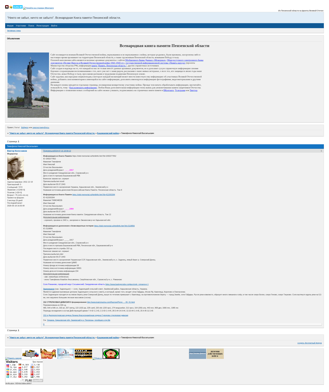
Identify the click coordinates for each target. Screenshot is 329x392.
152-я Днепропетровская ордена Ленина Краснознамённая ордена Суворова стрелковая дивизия (85, 315)
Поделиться (48, 151)
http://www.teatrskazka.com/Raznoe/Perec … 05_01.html (111, 302)
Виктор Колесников (17, 151)
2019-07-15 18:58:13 (62, 151)
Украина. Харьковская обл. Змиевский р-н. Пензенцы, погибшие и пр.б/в (78, 320)
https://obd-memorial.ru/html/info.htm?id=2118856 (114, 226)
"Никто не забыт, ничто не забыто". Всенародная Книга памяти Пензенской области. (52, 133)
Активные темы (14, 31)
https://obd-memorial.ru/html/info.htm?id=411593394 (93, 195)
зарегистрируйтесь (41, 127)
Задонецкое (48, 289)
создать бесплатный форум (309, 343)
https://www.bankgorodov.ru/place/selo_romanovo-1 (127, 284)
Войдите (24, 127)
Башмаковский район (108, 133)
